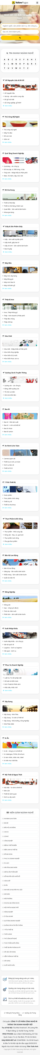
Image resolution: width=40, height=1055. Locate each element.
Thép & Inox (9, 299)
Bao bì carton (8, 431)
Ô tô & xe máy (8, 916)
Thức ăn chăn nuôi (10, 611)
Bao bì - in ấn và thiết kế (12, 425)
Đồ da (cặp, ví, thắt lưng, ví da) (14, 169)
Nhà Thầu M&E (9, 724)
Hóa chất (8, 336)
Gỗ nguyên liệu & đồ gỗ (14, 80)
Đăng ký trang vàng (21, 978)
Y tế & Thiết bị (10, 482)
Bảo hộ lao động (11, 555)
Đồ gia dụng (10, 190)
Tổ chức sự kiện (9, 392)
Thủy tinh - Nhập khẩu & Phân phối (15, 173)
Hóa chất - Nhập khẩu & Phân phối (15, 349)
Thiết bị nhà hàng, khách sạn (13, 206)
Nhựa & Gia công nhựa (11, 903)
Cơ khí (6, 836)
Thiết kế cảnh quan (10, 794)
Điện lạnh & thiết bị (10, 849)
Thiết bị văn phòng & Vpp (12, 947)
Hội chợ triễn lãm (10, 395)
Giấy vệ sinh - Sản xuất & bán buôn (16, 246)
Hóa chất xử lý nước (10, 355)
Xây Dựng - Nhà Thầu (11, 714)
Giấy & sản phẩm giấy (13, 226)
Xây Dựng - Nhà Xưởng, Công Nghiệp (16, 721)
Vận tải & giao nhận (10, 867)
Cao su (6, 832)
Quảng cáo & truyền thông (16, 373)
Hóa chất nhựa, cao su (11, 358)
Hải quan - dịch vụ (10, 651)
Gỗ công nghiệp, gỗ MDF (12, 103)
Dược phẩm (8, 495)
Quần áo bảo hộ (9, 578)
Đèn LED (7, 791)
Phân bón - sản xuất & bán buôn (15, 614)
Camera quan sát (9, 459)
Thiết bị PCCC (8, 468)
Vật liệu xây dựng (10, 952)
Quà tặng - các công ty (11, 166)
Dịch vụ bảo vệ (9, 465)
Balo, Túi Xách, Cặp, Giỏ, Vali (13, 176)
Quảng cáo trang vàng (21, 988)
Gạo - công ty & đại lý (11, 608)
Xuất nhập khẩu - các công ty (13, 641)
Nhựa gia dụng (9, 212)
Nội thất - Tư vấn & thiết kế (13, 787)
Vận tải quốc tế (9, 644)
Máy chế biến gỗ (9, 285)
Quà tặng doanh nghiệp (14, 153)
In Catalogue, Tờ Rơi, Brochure (14, 754)
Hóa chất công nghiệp (11, 352)
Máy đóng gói (8, 279)
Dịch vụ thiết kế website (20, 998)
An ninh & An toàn (12, 446)
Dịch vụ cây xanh (9, 797)
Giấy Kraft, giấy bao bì (11, 242)
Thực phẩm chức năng (11, 498)
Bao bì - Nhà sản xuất (11, 422)
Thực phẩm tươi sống (11, 538)
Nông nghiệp (10, 592)
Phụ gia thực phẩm (10, 541)
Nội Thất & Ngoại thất (13, 775)
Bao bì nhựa (8, 428)
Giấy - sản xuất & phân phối (13, 239)
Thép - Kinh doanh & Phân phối (14, 316)
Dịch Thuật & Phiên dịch (12, 684)
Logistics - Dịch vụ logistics (13, 648)
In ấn (7, 738)
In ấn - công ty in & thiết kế (13, 751)
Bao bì (7, 409)
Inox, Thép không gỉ (10, 312)
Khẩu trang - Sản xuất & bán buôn (15, 575)
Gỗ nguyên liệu (9, 93)
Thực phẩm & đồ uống (14, 519)
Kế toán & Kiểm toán (11, 681)
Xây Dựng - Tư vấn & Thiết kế (13, 718)
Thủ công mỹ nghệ (12, 117)
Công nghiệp (8, 841)
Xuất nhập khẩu (11, 628)
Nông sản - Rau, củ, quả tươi (13, 535)
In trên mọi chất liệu (10, 760)
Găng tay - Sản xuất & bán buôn (14, 571)
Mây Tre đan (8, 133)
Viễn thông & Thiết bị (11, 956)
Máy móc (8, 263)
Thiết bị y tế (8, 501)
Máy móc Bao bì (9, 282)
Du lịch (6, 863)
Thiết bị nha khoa (10, 505)
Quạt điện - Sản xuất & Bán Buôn (15, 209)
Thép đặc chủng (9, 319)
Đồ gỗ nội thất (9, 99)
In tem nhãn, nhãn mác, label (13, 757)
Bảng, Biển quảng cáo (11, 389)
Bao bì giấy (8, 249)
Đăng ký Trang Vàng (12, 1013)
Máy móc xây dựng (10, 276)
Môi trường (8, 898)
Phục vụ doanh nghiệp (14, 665)
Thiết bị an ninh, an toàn (12, 462)
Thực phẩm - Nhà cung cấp (13, 532)
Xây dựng (8, 701)
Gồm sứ (6, 139)
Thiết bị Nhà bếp (9, 203)
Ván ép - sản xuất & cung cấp (14, 96)
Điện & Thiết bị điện (10, 845)
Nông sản (7, 605)
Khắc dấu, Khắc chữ (10, 687)
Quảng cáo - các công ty (12, 385)
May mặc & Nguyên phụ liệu (13, 890)
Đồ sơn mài (8, 136)
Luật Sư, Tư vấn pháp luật (12, 678)
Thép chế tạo (8, 322)
